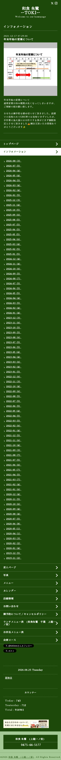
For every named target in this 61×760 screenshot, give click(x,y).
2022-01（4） (13, 431)
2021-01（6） (13, 489)
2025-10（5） (13, 210)
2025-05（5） (13, 234)
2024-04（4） (13, 298)
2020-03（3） (13, 538)
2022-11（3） (13, 382)
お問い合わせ (11, 606)
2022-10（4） (13, 386)
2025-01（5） (13, 254)
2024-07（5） (13, 284)
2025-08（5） (13, 220)
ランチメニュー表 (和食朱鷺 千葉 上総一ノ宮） (29, 623)
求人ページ (9, 567)
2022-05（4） (13, 411)
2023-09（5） (13, 333)
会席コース (9, 640)
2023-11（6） (13, 323)
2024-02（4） (13, 308)
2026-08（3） (13, 161)
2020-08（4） (13, 514)
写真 (5, 575)
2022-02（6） (13, 426)
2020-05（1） (13, 529)
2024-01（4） (13, 313)
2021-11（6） (13, 440)
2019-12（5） (13, 553)
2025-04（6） (13, 239)
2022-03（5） (13, 421)
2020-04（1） (13, 534)
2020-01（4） (13, 548)
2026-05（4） (13, 176)
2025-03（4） (13, 244)
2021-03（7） (13, 480)
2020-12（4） (13, 494)
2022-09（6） (13, 391)
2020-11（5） (13, 499)
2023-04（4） (13, 357)
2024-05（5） (13, 293)
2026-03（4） (13, 185)
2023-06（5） (13, 347)
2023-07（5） (13, 342)
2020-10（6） (13, 504)
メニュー (8, 583)
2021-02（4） (13, 485)
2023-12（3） (13, 318)
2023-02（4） (13, 367)
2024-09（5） (13, 274)
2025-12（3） (13, 200)
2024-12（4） (13, 259)
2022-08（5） (13, 396)
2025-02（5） (13, 249)
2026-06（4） (13, 171)
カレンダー (9, 591)
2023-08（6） (13, 337)
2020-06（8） (13, 524)
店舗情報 (8, 598)
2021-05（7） (13, 470)
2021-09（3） (13, 450)
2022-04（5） (13, 416)
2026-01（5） (13, 195)
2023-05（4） (13, 352)
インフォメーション (14, 151)
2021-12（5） (13, 436)
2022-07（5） (13, 401)
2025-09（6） (13, 215)
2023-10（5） (13, 328)
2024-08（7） (13, 279)
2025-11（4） (13, 205)
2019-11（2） (13, 558)
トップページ (11, 144)
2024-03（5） (13, 303)
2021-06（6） (13, 465)
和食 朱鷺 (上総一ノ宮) (21, 757)
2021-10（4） (13, 445)
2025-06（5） (13, 230)
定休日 (8, 678)
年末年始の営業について (19, 39)
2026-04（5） (13, 181)
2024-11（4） (13, 264)
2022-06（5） (13, 406)
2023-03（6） (13, 362)
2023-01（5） (13, 372)
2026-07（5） (13, 166)
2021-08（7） (13, 455)
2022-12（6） (13, 377)
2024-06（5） (13, 288)
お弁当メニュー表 (13, 632)
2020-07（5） (13, 519)
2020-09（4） (13, 509)
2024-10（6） (13, 269)
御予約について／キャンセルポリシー (25, 614)
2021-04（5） (13, 475)
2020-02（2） (13, 543)
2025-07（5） (13, 225)
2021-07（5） (13, 460)
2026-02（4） (13, 190)
